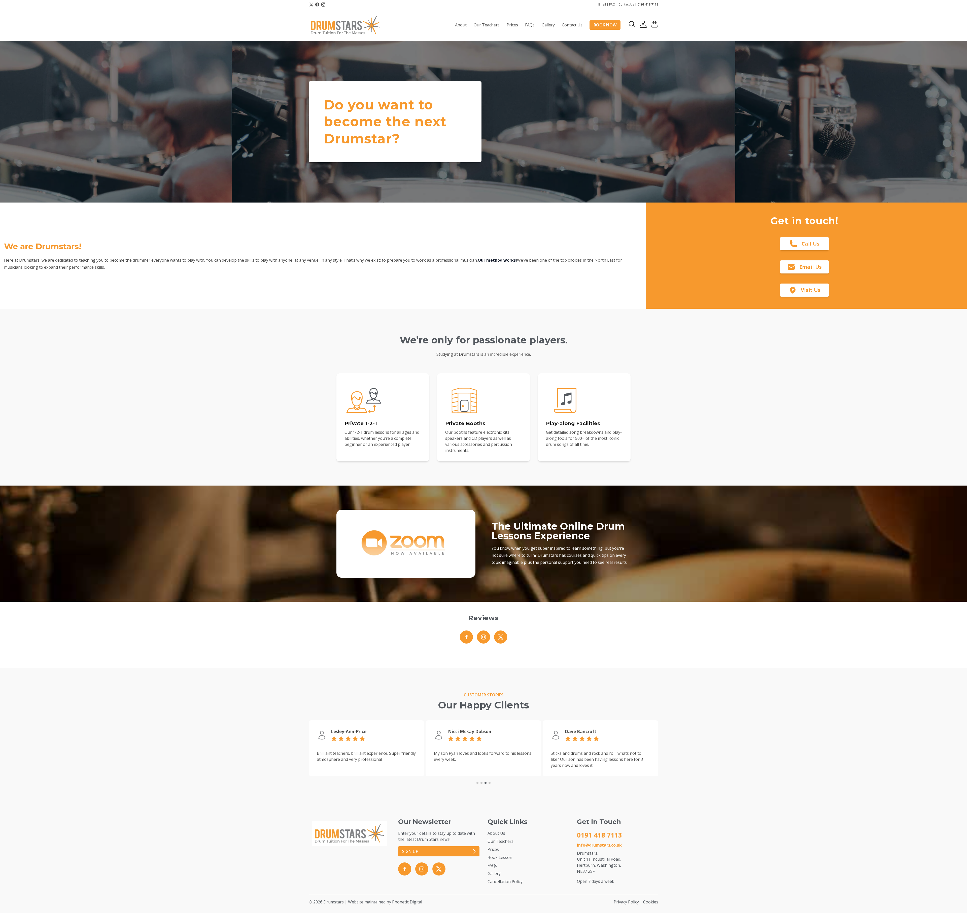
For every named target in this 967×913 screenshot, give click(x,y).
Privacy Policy (626, 902)
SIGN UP (410, 851)
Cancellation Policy (505, 881)
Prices (493, 849)
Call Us (810, 243)
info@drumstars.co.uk (599, 845)
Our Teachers (500, 841)
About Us (496, 833)
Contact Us (626, 4)
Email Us (810, 266)
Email (602, 4)
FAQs (492, 865)
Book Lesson (500, 857)
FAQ (612, 4)
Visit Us (810, 290)
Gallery (494, 873)
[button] (632, 24)
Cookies (650, 902)
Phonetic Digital (407, 902)
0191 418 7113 (647, 4)
